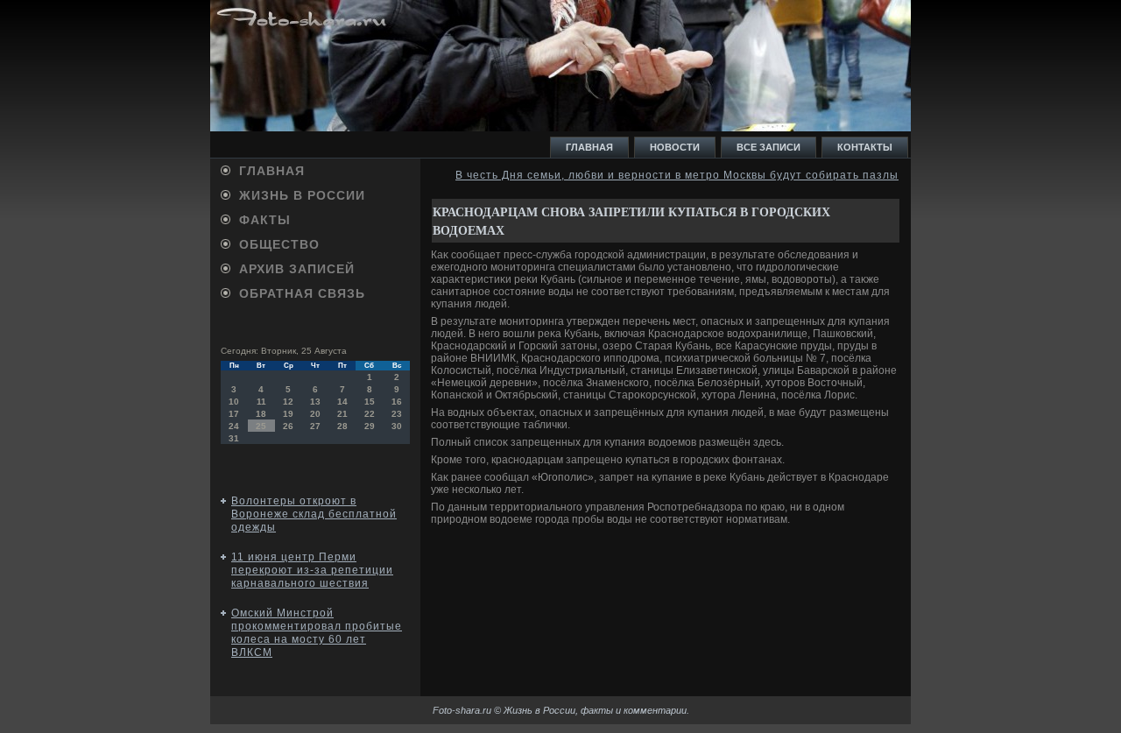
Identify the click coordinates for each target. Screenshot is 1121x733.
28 (342, 426)
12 (288, 401)
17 (234, 414)
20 (315, 414)
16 (396, 401)
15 (369, 401)
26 (288, 426)
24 (234, 426)
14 (342, 401)
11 (261, 401)
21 (342, 414)
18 (261, 414)
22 (369, 414)
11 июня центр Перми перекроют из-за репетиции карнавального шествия (312, 570)
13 (315, 401)
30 (396, 426)
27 (315, 426)
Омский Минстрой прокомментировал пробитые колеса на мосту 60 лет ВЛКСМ (316, 633)
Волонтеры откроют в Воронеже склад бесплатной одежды (314, 514)
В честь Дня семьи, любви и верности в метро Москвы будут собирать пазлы (677, 175)
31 (234, 438)
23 (396, 414)
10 (234, 401)
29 (369, 426)
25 (261, 426)
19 (288, 414)
